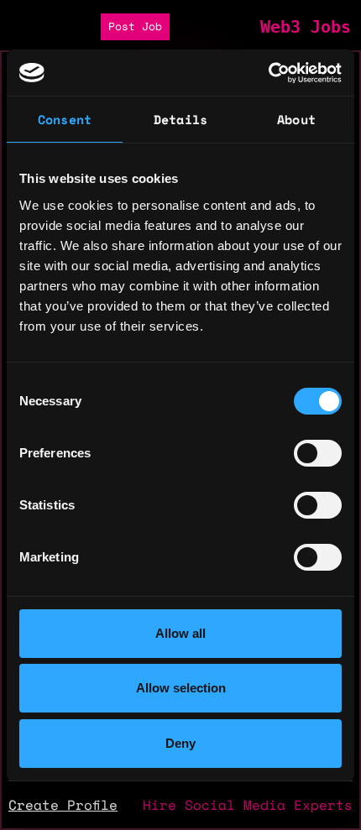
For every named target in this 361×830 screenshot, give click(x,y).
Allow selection (181, 688)
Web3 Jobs (305, 27)
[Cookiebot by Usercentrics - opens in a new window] (268, 73)
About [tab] (296, 119)
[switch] (318, 453)
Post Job (135, 26)
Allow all (180, 633)
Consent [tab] (65, 119)
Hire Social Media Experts (248, 805)
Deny (180, 743)
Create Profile (63, 805)
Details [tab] (180, 119)
